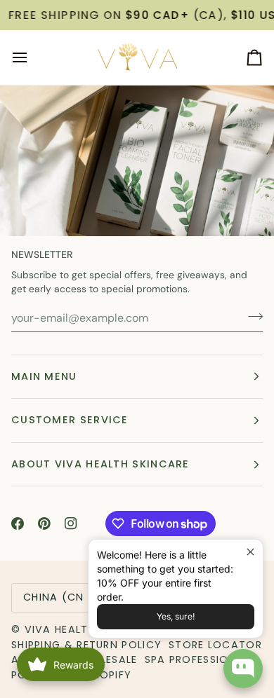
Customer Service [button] (70, 420)
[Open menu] (32, 57)
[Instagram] (71, 523)
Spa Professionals (200, 659)
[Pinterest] (44, 523)
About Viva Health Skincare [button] (100, 464)
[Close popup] (250, 552)
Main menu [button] (44, 376)
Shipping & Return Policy (86, 645)
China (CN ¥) (62, 597)
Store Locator (215, 645)
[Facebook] (17, 523)
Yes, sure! (176, 616)
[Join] (251, 316)
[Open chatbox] (243, 668)
